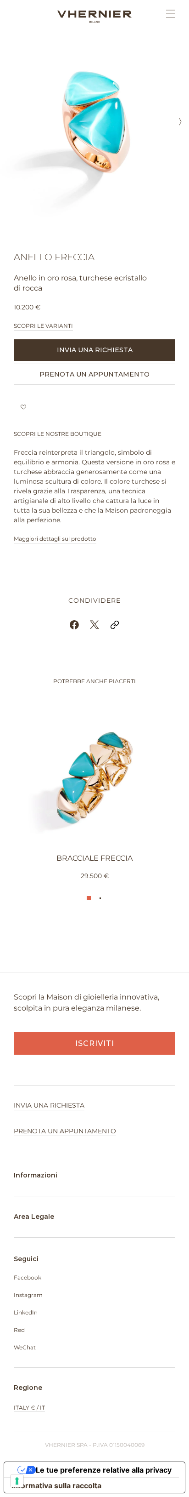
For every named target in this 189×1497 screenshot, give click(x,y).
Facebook (27, 1277)
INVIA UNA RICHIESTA (95, 350)
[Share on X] (94, 625)
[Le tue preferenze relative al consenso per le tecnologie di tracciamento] (17, 1480)
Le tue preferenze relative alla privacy (104, 1469)
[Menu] (166, 14)
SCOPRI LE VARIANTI (43, 325)
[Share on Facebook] (74, 625)
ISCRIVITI (94, 1043)
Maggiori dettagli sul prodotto (55, 538)
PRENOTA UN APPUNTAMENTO (94, 374)
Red (19, 1329)
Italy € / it (29, 1407)
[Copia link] (115, 625)
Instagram (28, 1294)
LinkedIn (26, 1312)
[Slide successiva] (180, 122)
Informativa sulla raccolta (56, 1485)
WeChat (25, 1347)
